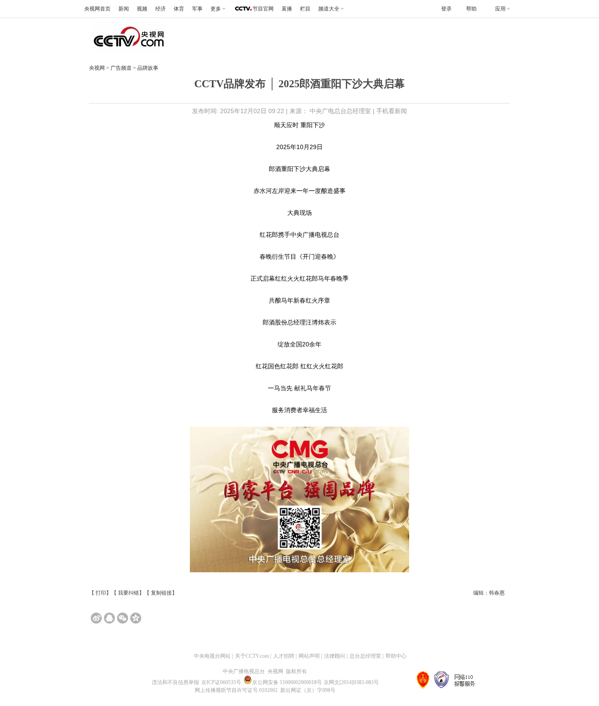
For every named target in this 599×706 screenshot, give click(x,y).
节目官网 (263, 9)
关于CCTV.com (252, 656)
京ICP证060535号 (221, 682)
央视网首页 (97, 9)
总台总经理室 (365, 656)
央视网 (97, 68)
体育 (179, 9)
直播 (287, 9)
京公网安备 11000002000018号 (287, 682)
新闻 (123, 9)
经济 (160, 9)
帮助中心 (395, 656)
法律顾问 (334, 656)
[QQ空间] (135, 618)
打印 (101, 593)
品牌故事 (147, 68)
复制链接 (161, 593)
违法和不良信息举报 (175, 682)
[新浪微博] (96, 618)
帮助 (471, 9)
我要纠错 (128, 593)
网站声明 (309, 656)
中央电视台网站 (212, 656)
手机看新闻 (391, 110)
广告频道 (122, 68)
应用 (500, 9)
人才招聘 (283, 656)
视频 (142, 9)
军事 (197, 9)
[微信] (122, 618)
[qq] (109, 618)
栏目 (305, 9)
